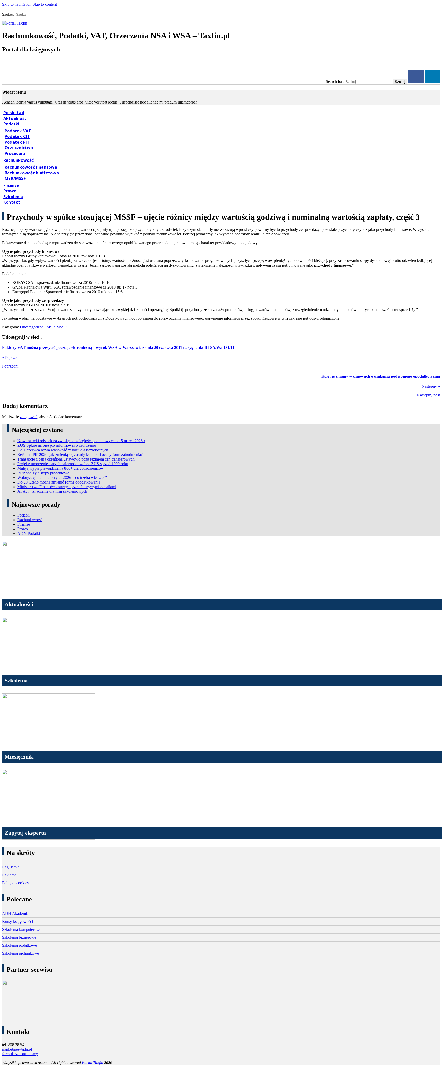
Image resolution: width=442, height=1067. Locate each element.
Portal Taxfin (92, 1062)
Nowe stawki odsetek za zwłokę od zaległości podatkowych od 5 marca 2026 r (81, 441)
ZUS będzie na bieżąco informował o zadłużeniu (56, 445)
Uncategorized (31, 327)
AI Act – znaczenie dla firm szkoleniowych (52, 491)
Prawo (9, 191)
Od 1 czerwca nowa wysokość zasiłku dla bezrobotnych (62, 450)
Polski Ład (13, 113)
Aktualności (15, 118)
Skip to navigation (16, 4)
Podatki (11, 124)
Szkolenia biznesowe (19, 937)
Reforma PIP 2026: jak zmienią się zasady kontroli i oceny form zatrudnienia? (80, 454)
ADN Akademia (15, 913)
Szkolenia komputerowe (21, 929)
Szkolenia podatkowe (19, 945)
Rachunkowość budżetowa (32, 173)
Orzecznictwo (19, 148)
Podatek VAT (18, 131)
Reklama (9, 875)
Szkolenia (13, 196)
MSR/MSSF (15, 178)
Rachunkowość (18, 160)
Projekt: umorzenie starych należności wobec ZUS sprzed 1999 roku (72, 464)
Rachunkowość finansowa (31, 167)
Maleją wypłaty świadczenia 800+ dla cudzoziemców (60, 468)
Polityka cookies (15, 883)
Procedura (15, 153)
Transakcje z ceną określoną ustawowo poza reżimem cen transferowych (76, 459)
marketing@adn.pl (17, 1049)
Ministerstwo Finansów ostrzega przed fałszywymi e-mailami (66, 487)
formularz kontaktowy (20, 1054)
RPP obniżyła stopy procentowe (43, 473)
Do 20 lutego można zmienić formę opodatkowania (58, 482)
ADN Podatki (28, 533)
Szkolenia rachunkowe (20, 953)
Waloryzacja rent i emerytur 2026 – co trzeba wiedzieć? (62, 477)
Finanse (11, 185)
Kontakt (11, 202)
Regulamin (11, 867)
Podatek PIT (17, 142)
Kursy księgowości (17, 921)
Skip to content (44, 4)
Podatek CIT (17, 136)
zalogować (28, 417)
